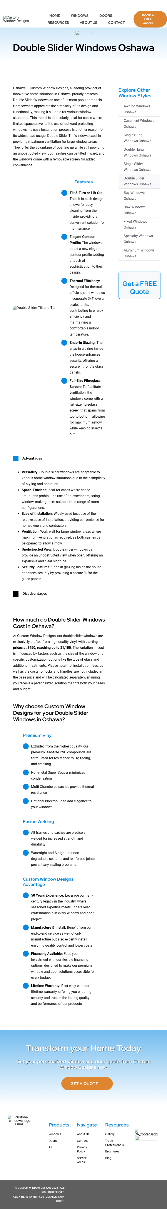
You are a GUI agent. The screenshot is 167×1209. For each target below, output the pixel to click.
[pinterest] (159, 5)
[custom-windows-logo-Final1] (16, 17)
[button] (59, 458)
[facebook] (145, 5)
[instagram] (152, 5)
